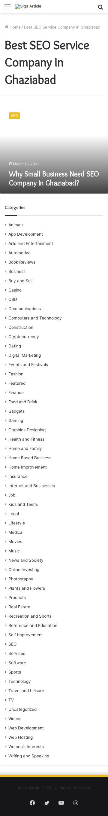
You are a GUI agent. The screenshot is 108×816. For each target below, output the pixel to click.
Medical (15, 532)
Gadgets (16, 411)
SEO (12, 644)
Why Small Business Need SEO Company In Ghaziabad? (54, 178)
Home (14, 27)
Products (17, 597)
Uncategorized (22, 709)
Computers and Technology (35, 318)
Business (17, 271)
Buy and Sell (20, 280)
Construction (20, 327)
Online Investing (23, 569)
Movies (15, 541)
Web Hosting (20, 737)
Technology (19, 681)
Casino (15, 290)
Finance (16, 392)
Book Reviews (21, 262)
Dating (14, 346)
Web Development (26, 728)
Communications (24, 308)
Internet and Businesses (31, 485)
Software (17, 662)
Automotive (19, 252)
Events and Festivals (28, 364)
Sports (14, 672)
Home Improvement (27, 467)
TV (11, 700)
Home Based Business (29, 457)
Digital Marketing (24, 355)
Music (14, 551)
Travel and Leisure (26, 690)
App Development (25, 234)
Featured (17, 383)
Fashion (15, 373)
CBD (12, 299)
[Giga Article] (28, 6)
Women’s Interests (26, 746)
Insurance (18, 476)
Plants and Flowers (26, 588)
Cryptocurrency (23, 336)
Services (16, 653)
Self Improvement (25, 634)
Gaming (15, 420)
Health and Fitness (26, 439)
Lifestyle (16, 523)
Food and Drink (22, 401)
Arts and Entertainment (30, 243)
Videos (14, 718)
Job (11, 495)
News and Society (26, 560)
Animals (15, 224)
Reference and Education (32, 625)
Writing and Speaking (28, 755)
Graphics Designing (27, 429)
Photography (20, 578)
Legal (13, 513)
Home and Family (25, 448)
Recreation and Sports (30, 616)
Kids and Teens (23, 504)
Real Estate (19, 606)
